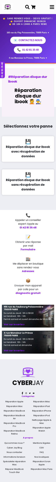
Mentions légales (41, 443)
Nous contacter (14, 452)
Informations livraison (14, 456)
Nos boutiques (41, 456)
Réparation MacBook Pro (14, 425)
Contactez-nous (28, 40)
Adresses (28, 271)
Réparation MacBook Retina (14, 432)
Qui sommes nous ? (14, 443)
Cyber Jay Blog (14, 447)
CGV (41, 447)
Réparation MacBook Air (14, 417)
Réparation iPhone (41, 410)
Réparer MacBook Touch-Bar (14, 471)
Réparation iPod (41, 415)
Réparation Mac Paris (41, 469)
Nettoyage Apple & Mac (41, 422)
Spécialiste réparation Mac (14, 463)
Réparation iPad (41, 406)
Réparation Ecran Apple (41, 463)
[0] (33, 7)
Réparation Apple (14, 401)
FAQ (42, 452)
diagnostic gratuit (28, 293)
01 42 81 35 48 (28, 49)
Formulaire (28, 249)
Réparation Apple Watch (42, 429)
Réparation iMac (41, 401)
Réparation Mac (14, 406)
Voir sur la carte (14, 324)
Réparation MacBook (14, 410)
